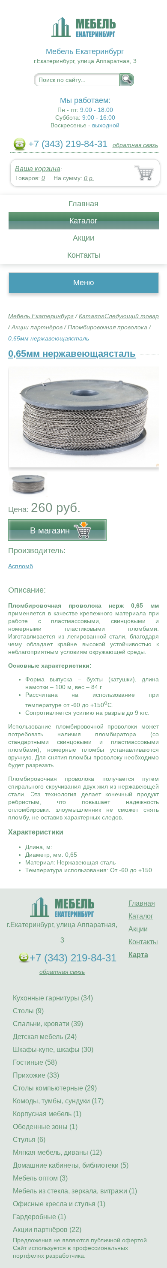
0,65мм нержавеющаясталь (72, 353)
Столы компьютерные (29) (55, 1088)
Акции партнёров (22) (47, 1229)
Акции (83, 238)
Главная (83, 203)
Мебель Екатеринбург (41, 316)
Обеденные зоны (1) (45, 1126)
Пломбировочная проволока (107, 327)
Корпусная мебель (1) (47, 1113)
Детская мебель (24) (45, 1036)
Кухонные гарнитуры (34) (53, 998)
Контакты (83, 255)
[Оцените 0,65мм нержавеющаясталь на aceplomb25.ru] (84, 417)
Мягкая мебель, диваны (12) (57, 1152)
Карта (138, 954)
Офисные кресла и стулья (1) (59, 1204)
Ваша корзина (37, 168)
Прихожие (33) (36, 1075)
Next (149, 479)
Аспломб (20, 566)
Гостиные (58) (35, 1062)
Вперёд (144, 412)
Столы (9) (28, 1011)
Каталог (83, 221)
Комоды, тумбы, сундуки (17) (58, 1101)
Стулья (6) (29, 1139)
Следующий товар (131, 316)
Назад (21, 412)
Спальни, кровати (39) (48, 1023)
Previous (24, 479)
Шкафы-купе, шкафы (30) (53, 1049)
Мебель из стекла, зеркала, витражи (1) (75, 1191)
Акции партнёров (37, 327)
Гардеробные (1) (39, 1216)
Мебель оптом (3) (40, 1178)
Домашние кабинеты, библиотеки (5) (70, 1165)
